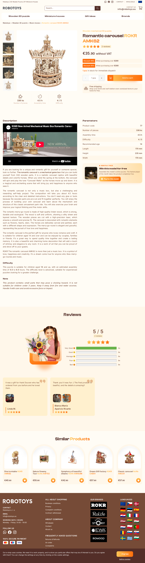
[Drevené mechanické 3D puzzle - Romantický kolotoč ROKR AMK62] (136, 532)
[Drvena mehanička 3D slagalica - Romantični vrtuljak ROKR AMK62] (123, 515)
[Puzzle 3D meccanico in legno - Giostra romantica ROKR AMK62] (129, 515)
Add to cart (127, 78)
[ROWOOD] (98, 539)
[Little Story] (98, 522)
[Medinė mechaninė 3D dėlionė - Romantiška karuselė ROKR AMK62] (129, 521)
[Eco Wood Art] (98, 530)
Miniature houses (55, 16)
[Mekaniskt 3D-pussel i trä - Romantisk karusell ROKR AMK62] (123, 538)
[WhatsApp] (105, 2)
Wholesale (130, 2)
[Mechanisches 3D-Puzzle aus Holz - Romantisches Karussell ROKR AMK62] (123, 509)
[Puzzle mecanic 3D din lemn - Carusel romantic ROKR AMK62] (123, 532)
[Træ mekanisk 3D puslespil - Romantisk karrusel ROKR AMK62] (136, 504)
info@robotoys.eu (127, 9)
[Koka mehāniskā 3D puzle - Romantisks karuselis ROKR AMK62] (123, 521)
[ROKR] (98, 506)
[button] (140, 2)
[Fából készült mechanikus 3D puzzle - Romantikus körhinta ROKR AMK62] (136, 521)
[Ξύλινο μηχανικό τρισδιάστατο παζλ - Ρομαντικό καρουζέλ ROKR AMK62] (129, 538)
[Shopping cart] (140, 8)
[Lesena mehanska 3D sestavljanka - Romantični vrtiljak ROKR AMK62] (129, 532)
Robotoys (6, 7)
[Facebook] (109, 2)
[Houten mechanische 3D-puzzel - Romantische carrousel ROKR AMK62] (123, 527)
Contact (119, 2)
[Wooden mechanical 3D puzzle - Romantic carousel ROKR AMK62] (8, 35)
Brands (126, 16)
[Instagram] (112, 2)
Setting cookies (124, 559)
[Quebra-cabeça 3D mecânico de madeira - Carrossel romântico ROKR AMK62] (136, 527)
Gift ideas (90, 16)
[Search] (97, 8)
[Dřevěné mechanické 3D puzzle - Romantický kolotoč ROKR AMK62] (129, 504)
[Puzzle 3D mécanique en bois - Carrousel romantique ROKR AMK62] (136, 515)
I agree (124, 554)
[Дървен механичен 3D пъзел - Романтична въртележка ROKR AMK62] (136, 538)
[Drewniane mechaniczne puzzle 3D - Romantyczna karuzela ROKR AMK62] (129, 527)
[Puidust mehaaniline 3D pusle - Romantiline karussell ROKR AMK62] (129, 509)
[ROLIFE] (98, 514)
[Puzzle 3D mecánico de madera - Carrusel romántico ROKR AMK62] (136, 509)
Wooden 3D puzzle (19, 16)
